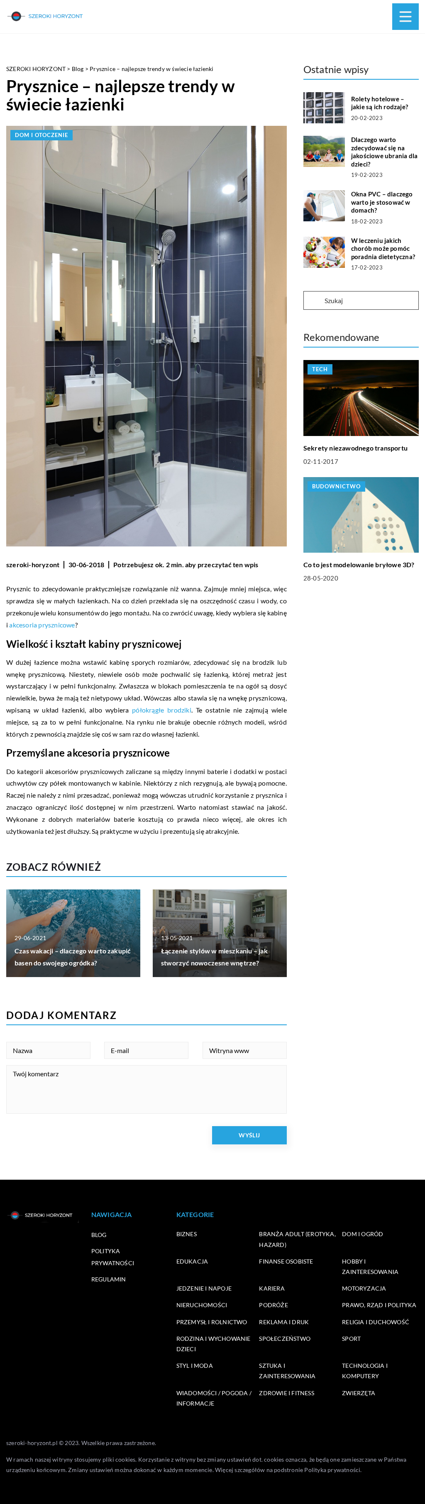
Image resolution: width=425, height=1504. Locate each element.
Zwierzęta (358, 1392)
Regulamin (108, 1279)
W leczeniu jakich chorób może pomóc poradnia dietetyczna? (383, 248)
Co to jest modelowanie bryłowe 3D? (359, 564)
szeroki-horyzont (32, 564)
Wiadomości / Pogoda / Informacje (214, 1398)
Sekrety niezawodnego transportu (355, 448)
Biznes (186, 1233)
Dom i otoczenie (41, 135)
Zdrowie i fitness (286, 1392)
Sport (351, 1338)
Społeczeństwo (284, 1338)
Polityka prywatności (332, 1469)
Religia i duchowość (375, 1321)
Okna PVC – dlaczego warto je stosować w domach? (382, 202)
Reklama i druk (284, 1321)
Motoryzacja (364, 1288)
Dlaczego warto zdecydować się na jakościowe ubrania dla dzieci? (384, 152)
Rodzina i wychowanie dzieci (213, 1343)
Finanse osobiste (286, 1261)
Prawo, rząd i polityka (379, 1304)
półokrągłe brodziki (161, 710)
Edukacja (192, 1261)
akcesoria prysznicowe (42, 625)
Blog (99, 1234)
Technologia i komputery (365, 1370)
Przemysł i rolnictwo (211, 1321)
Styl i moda (194, 1365)
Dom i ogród (362, 1233)
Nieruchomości (201, 1304)
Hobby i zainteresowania (370, 1266)
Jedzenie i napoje (204, 1288)
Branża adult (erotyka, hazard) (297, 1239)
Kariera (271, 1288)
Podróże (273, 1304)
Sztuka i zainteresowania (287, 1370)
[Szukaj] (313, 301)
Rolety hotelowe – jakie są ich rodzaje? (379, 103)
